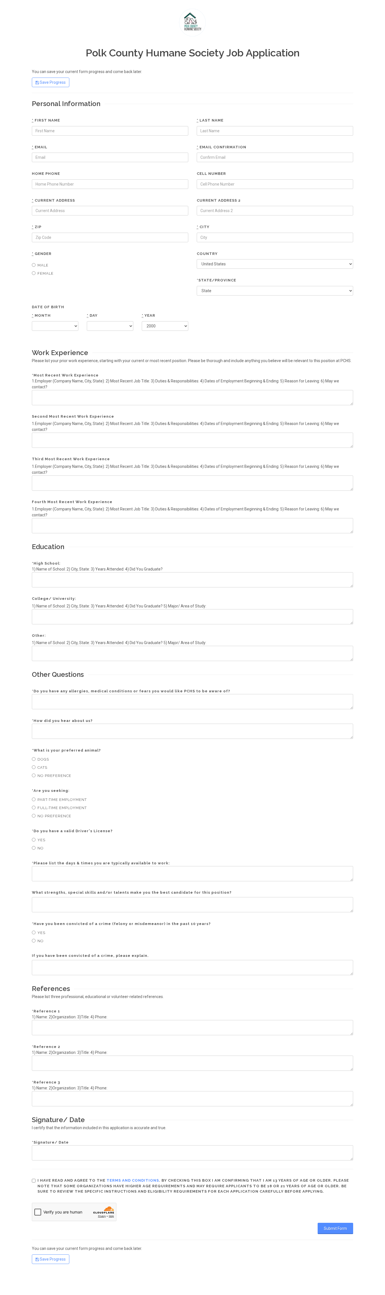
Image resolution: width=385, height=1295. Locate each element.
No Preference (54, 776)
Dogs (43, 759)
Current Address (53, 200)
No (40, 848)
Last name (210, 120)
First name (46, 120)
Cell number (211, 173)
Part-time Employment (62, 800)
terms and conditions (133, 1180)
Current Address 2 (219, 200)
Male (42, 265)
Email (39, 147)
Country (207, 254)
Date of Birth (48, 307)
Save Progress (52, 82)
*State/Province (216, 280)
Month (41, 315)
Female (45, 273)
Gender (42, 254)
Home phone (46, 173)
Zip (36, 227)
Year (148, 315)
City (203, 227)
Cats (42, 767)
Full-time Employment (62, 808)
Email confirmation (221, 147)
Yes (41, 840)
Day (92, 315)
